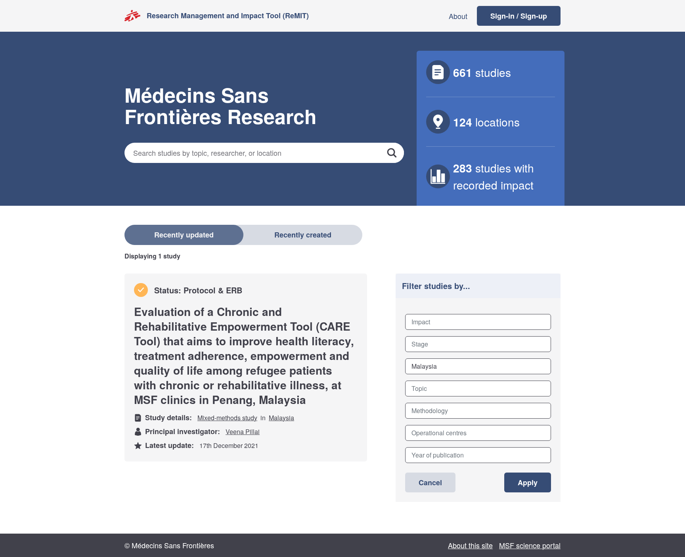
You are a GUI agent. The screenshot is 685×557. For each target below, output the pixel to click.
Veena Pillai (243, 431)
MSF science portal (530, 545)
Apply (528, 482)
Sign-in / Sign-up (518, 16)
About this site (470, 545)
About (458, 16)
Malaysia (281, 417)
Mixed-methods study (227, 417)
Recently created (302, 235)
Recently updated (184, 235)
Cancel (430, 482)
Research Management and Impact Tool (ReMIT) (228, 15)
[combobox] (478, 322)
